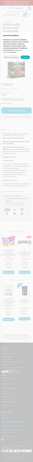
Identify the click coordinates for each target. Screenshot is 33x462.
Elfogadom (25, 57)
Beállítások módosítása (11, 57)
